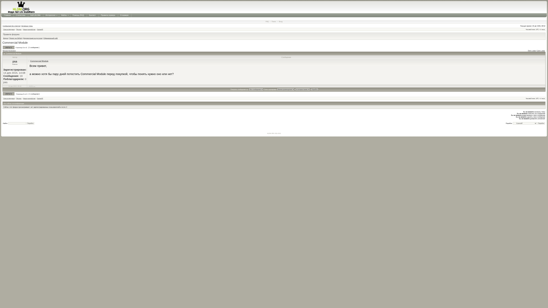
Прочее (18, 29)
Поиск (274, 21)
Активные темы (27, 26)
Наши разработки (29, 29)
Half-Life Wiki (35, 15)
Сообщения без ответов (11, 26)
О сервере (124, 15)
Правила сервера (108, 15)
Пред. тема (532, 50)
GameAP (40, 29)
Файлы (64, 15)
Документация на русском (32, 38)
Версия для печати (9, 50)
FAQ (267, 21)
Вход (280, 21)
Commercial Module (15, 42)
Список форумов (9, 29)
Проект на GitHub (15, 38)
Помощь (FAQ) (78, 15)
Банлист (92, 15)
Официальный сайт (51, 38)
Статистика (20, 15)
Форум (5, 38)
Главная (7, 15)
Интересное (51, 15)
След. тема (541, 50)
